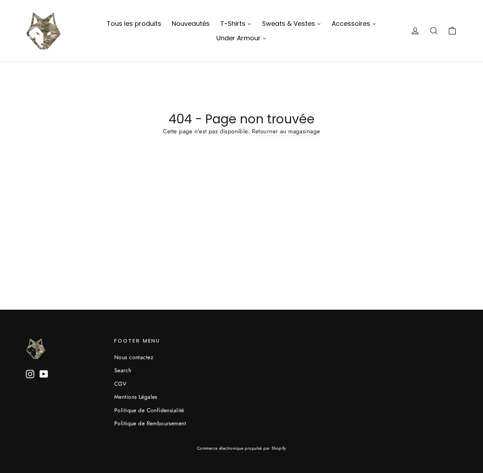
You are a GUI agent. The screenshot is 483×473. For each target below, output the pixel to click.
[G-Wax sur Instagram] (30, 373)
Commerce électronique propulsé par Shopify (241, 448)
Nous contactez (133, 357)
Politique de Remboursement (150, 423)
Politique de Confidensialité (149, 410)
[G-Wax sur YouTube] (44, 373)
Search (123, 370)
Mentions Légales (135, 397)
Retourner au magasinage (286, 131)
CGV (120, 384)
